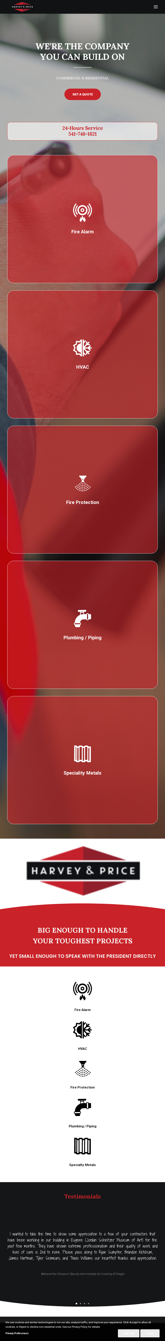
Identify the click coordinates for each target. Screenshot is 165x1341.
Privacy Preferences (16, 1333)
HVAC (82, 1049)
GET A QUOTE (82, 94)
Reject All (128, 1333)
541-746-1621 (82, 134)
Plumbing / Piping (82, 1126)
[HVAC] (82, 348)
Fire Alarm (82, 1010)
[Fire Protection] (82, 483)
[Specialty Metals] (82, 754)
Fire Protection (82, 1087)
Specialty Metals (82, 1165)
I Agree (150, 1333)
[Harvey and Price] (22, 7)
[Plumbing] (82, 618)
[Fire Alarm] (82, 213)
